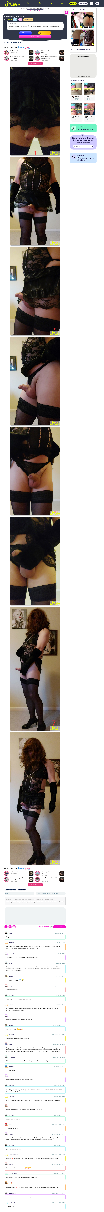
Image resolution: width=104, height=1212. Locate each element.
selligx (10, 1044)
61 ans (73, 104)
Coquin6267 (12, 1096)
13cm (85, 86)
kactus (10, 1124)
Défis (51, 5)
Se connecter (83, 3)
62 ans (86, 104)
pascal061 (11, 1066)
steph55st (11, 1145)
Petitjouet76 (12, 1202)
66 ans (86, 84)
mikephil (11, 976)
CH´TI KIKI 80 (12, 1057)
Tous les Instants (35, 63)
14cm (85, 107)
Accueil (28, 5)
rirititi (10, 1076)
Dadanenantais (13, 1173)
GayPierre (11, 1085)
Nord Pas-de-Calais (28, 19)
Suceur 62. (11, 1016)
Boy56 (10, 1106)
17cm (73, 107)
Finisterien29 (12, 1193)
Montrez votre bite (40, 5)
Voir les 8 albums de (83, 49)
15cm (20, 19)
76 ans (73, 84)
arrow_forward (92, 146)
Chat (62, 5)
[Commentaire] (35, 916)
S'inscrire (73, 3)
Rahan (10, 933)
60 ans (15, 19)
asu (10, 1183)
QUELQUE (11, 1134)
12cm (73, 86)
